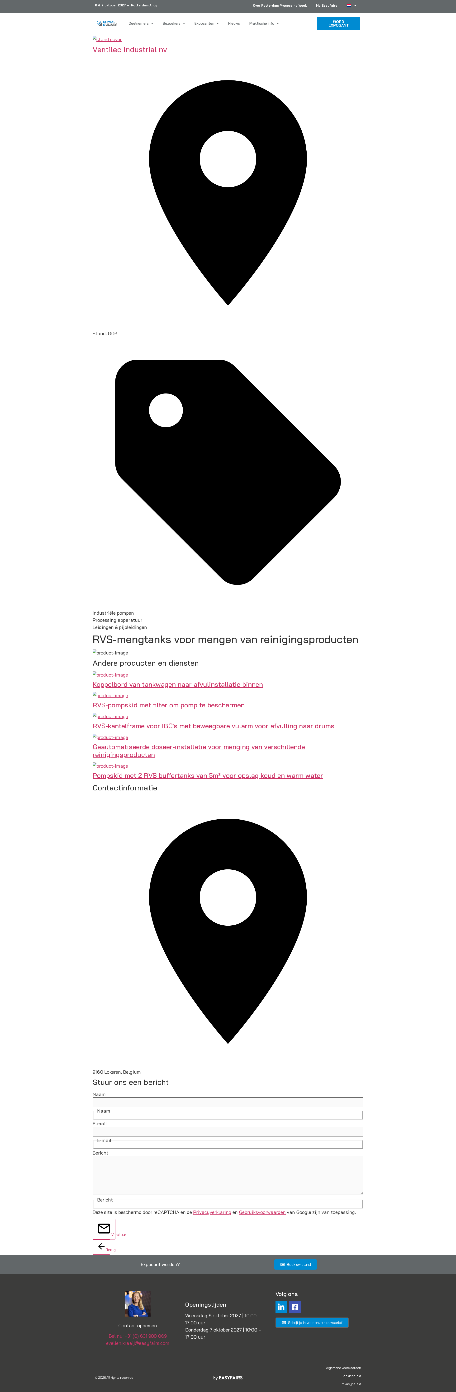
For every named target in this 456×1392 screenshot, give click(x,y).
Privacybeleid (351, 1384)
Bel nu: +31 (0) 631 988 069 (138, 1336)
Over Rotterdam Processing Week (280, 5)
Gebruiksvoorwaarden (262, 1212)
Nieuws (234, 23)
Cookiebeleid (351, 1376)
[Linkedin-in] (281, 1307)
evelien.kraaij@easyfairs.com (137, 1343)
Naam (99, 1094)
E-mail (100, 1123)
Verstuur (113, 1234)
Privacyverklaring (212, 1212)
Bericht (100, 1153)
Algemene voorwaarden (343, 1368)
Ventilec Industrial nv (130, 49)
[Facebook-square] (295, 1307)
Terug (108, 1249)
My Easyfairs (326, 5)
